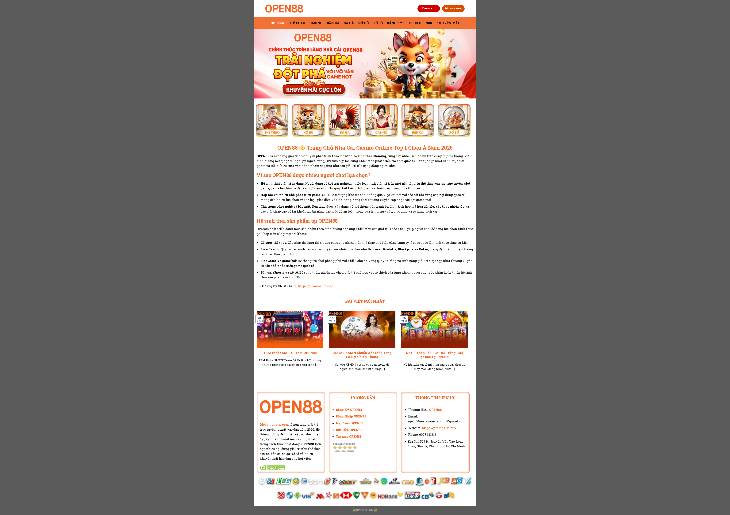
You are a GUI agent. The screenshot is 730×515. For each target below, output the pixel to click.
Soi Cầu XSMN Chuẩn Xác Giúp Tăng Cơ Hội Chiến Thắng (362, 355)
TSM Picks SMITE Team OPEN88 (290, 353)
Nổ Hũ (363, 23)
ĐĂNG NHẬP (453, 8)
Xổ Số (378, 23)
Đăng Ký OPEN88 (349, 410)
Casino (316, 23)
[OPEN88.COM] (284, 8)
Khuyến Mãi (447, 23)
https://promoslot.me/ (315, 286)
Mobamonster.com (274, 424)
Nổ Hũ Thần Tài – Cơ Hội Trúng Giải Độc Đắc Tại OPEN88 (434, 355)
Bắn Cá (333, 23)
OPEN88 (277, 23)
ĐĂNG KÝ (428, 8)
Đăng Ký (394, 23)
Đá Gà (349, 23)
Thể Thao (296, 23)
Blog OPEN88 (420, 23)
